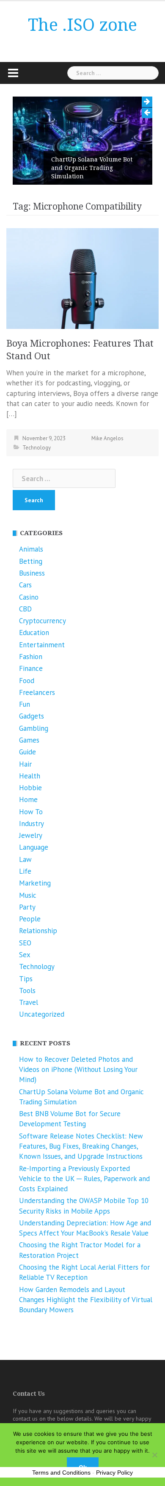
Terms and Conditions (61, 1472)
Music (27, 895)
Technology (36, 447)
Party (27, 907)
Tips (26, 978)
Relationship (38, 930)
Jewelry (30, 835)
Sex (24, 954)
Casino (28, 597)
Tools (27, 990)
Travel (28, 1002)
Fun (24, 704)
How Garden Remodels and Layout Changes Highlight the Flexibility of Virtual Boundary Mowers (85, 1300)
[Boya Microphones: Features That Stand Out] (82, 278)
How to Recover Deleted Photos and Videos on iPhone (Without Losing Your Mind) (78, 1070)
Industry (31, 823)
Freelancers (37, 692)
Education (34, 632)
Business (32, 573)
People (30, 918)
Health (29, 776)
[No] (154, 1455)
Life (25, 871)
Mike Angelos (107, 438)
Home (28, 799)
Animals (31, 549)
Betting (30, 561)
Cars (25, 585)
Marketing (35, 883)
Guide (27, 751)
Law (25, 859)
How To (31, 811)
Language (33, 847)
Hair (25, 764)
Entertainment (42, 644)
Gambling (33, 728)
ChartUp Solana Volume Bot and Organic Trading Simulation (91, 168)
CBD (25, 609)
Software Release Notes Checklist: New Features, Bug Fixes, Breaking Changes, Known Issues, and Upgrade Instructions (81, 1146)
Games (29, 740)
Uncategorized (41, 1014)
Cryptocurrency (42, 620)
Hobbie (30, 787)
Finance (31, 668)
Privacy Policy (114, 1472)
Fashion (30, 656)
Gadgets (31, 716)
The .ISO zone (82, 25)
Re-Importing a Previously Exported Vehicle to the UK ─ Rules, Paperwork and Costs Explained (84, 1179)
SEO (25, 943)
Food (26, 680)
